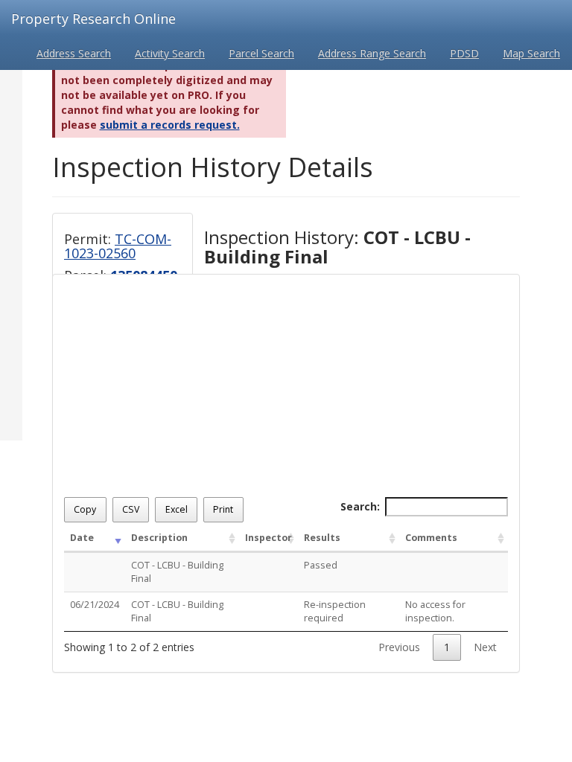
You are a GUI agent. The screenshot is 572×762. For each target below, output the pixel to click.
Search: (360, 506)
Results (322, 537)
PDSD (464, 53)
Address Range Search (372, 53)
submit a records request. (170, 125)
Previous (399, 647)
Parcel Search (261, 53)
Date (82, 537)
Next (485, 647)
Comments (431, 537)
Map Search (531, 53)
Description (159, 537)
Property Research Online (93, 19)
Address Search (73, 53)
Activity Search (170, 53)
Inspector (268, 537)
